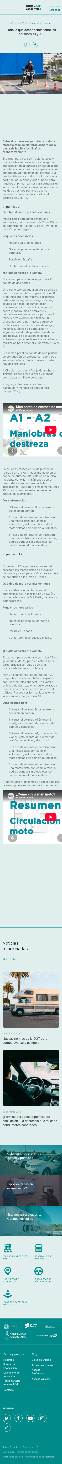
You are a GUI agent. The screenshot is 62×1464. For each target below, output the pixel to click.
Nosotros (8, 1359)
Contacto (8, 1389)
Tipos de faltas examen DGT (11, 1382)
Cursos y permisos (13, 1354)
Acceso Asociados (42, 1365)
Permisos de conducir (40, 23)
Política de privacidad (28, 1452)
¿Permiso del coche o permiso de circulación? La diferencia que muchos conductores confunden (30, 1121)
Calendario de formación (11, 1374)
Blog (34, 1354)
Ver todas (9, 959)
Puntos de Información (10, 1366)
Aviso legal (8, 1452)
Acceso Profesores (38, 1371)
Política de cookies (13, 1456)
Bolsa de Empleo (41, 1359)
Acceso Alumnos (41, 1378)
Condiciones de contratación (39, 1456)
